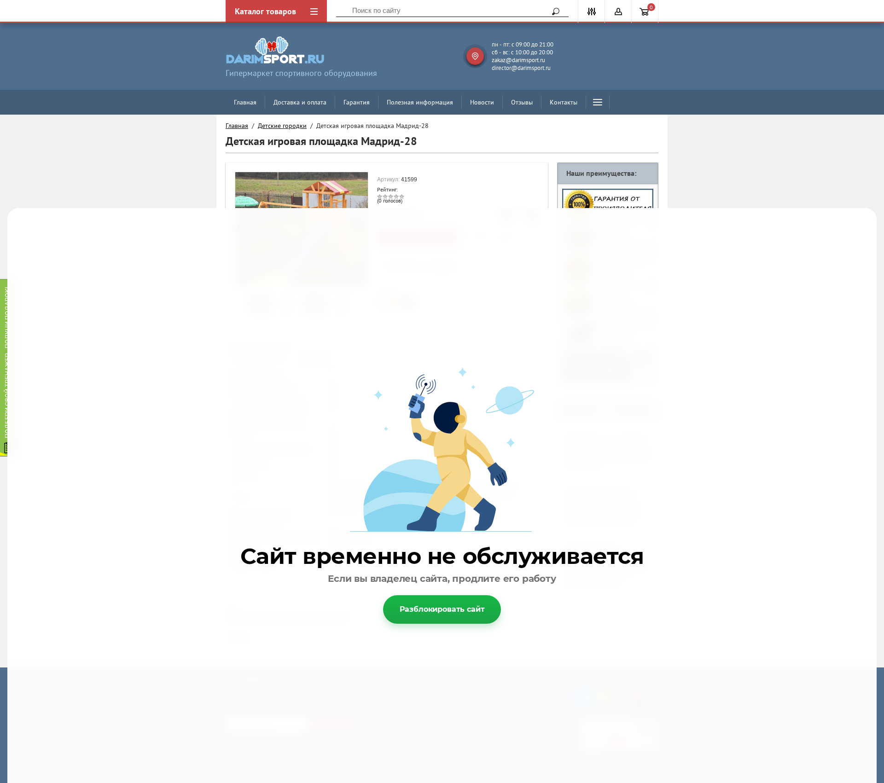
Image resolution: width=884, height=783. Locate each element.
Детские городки (282, 126)
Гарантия (356, 102)
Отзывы (522, 102)
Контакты (563, 102)
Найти (552, 11)
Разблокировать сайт (442, 609)
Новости (482, 102)
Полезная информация (420, 102)
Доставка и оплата (299, 102)
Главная (245, 102)
